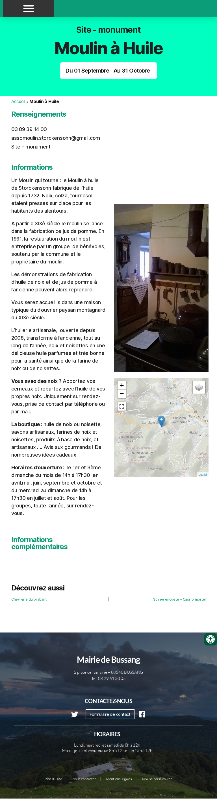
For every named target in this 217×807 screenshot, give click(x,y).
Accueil (18, 101)
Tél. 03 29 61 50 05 (108, 678)
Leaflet (203, 474)
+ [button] (122, 385)
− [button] (122, 393)
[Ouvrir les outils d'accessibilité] (210, 639)
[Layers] (199, 387)
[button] (28, 8)
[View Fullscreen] (122, 406)
